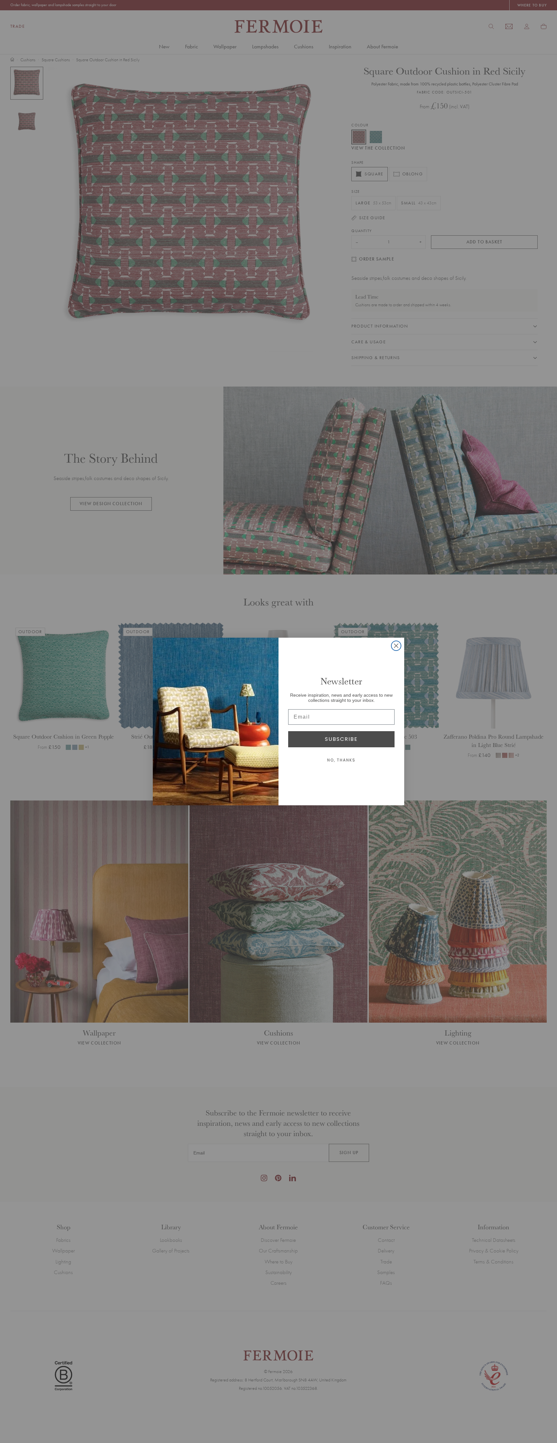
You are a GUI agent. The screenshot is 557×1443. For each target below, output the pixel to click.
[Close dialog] (396, 646)
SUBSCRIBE (341, 739)
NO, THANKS (341, 760)
